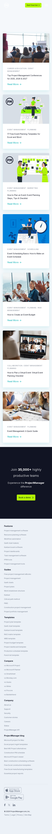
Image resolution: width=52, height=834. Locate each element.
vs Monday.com (10, 678)
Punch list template (11, 655)
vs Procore (8, 690)
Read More (13, 84)
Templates (9, 617)
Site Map (28, 815)
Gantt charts (8, 582)
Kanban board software (13, 547)
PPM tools (8, 560)
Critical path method (12, 599)
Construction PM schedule (14, 753)
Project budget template (13, 643)
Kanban (7, 595)
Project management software (16, 531)
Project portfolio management (16, 612)
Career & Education (17, 68)
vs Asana (7, 682)
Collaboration (14, 366)
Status (6, 726)
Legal (13, 815)
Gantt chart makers (11, 543)
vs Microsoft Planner (12, 670)
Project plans (9, 587)
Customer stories (11, 717)
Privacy (20, 815)
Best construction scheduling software (19, 761)
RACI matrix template (12, 634)
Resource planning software (15, 535)
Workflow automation (12, 539)
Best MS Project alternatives (15, 749)
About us (7, 705)
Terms (6, 815)
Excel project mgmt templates (16, 744)
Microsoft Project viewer (13, 757)
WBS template (9, 639)
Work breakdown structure (14, 591)
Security (7, 713)
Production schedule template (16, 651)
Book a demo (25, 497)
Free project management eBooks (17, 574)
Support (7, 709)
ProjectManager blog (14, 735)
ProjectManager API (12, 730)
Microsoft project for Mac (14, 740)
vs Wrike (7, 686)
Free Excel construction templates (17, 765)
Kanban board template (13, 630)
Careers (7, 722)
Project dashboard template (15, 647)
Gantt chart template (12, 626)
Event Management (16, 130)
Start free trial (32, 5)
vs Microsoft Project (12, 665)
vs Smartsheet (9, 674)
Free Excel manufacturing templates (18, 769)
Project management (12, 578)
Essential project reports (13, 773)
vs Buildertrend (10, 695)
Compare (8, 661)
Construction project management (17, 607)
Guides (7, 569)
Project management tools (14, 564)
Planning (31, 130)
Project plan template (12, 622)
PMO (6, 603)
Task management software (15, 556)
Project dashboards (12, 551)
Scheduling (33, 249)
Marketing (32, 188)
